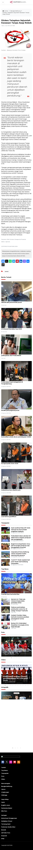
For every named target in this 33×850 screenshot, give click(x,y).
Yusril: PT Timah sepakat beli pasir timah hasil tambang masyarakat (20, 561)
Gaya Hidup (5, 799)
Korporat (4, 835)
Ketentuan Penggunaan (9, 818)
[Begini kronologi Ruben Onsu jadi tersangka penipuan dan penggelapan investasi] (5, 546)
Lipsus (3, 789)
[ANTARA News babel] (18, 2)
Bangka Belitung (15, 11)
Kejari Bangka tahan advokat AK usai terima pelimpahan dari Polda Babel (16, 354)
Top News (4, 569)
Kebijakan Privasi (6, 821)
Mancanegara (5, 783)
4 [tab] (19, 658)
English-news (5, 805)
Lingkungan (5, 792)
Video (3, 660)
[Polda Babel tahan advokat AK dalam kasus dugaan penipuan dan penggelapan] (5, 538)
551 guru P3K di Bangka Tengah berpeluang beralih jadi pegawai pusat (16, 409)
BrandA (3, 830)
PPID (2, 838)
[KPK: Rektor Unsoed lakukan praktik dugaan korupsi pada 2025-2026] (16, 452)
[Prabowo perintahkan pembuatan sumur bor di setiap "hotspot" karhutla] (5, 609)
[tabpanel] (16, 646)
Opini (3, 802)
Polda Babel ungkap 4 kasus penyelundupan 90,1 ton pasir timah (15, 678)
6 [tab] (18, 685)
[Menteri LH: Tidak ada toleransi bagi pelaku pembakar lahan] (5, 601)
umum (6, 271)
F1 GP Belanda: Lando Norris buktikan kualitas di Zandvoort (16, 742)
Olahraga (4, 795)
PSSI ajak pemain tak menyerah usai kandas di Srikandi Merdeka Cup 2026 (16, 328)
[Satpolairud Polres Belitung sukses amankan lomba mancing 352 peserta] (5, 554)
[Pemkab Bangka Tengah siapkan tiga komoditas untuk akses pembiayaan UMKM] (16, 426)
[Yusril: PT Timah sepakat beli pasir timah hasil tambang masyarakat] (5, 562)
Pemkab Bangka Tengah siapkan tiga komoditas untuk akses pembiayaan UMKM (16, 436)
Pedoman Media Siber (8, 827)
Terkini (3, 767)
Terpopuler (5, 523)
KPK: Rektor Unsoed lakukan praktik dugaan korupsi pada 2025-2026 (16, 462)
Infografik (4, 687)
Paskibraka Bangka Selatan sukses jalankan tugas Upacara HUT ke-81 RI (16, 651)
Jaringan (4, 815)
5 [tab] (21, 658)
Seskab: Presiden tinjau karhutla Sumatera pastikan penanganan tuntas (20, 616)
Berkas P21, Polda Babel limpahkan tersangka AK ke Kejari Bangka (20, 624)
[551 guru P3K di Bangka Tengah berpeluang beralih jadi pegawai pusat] (16, 399)
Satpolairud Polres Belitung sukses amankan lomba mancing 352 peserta (20, 553)
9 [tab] (25, 685)
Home (6, 11)
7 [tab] (20, 685)
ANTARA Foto (5, 833)
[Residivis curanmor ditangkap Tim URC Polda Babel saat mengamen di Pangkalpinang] (16, 371)
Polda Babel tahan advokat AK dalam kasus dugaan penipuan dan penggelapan (21, 537)
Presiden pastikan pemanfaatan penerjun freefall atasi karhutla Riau (15, 593)
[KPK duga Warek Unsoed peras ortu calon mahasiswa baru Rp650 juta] (16, 479)
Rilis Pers (4, 811)
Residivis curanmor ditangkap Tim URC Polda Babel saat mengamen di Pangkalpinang (14, 382)
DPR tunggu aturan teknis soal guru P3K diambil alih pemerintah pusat (15, 301)
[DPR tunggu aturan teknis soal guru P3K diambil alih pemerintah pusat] (16, 291)
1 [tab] (11, 658)
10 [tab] (28, 685)
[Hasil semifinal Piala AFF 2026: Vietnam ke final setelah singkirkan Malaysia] (5, 530)
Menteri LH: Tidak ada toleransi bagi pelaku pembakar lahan (18, 600)
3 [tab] (16, 658)
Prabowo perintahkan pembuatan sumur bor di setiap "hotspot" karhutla (19, 608)
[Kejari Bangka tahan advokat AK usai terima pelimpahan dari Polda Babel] (16, 344)
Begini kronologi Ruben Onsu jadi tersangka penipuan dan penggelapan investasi (20, 545)
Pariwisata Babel (6, 808)
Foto (3, 632)
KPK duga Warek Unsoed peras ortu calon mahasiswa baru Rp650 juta (15, 489)
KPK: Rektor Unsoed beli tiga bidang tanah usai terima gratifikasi (15, 515)
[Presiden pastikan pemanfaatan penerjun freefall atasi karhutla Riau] (16, 583)
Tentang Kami (5, 824)
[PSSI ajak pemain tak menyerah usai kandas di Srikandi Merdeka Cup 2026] (16, 318)
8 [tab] (23, 685)
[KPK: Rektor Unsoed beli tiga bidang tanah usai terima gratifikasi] (16, 505)
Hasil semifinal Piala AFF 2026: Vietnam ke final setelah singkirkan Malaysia (20, 529)
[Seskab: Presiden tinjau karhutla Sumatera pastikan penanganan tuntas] (5, 617)
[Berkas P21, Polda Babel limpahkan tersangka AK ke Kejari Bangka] (5, 625)
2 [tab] (14, 658)
